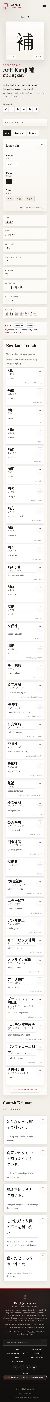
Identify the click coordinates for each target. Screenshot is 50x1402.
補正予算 (14, 566)
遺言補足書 (16, 1069)
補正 (11, 468)
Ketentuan (37, 1357)
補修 (11, 586)
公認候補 (14, 822)
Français (34, 1377)
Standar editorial (15, 332)
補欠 (11, 488)
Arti (7, 133)
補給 (11, 429)
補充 (11, 508)
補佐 (11, 409)
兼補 (11, 782)
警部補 (13, 763)
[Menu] (44, 5)
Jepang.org (30, 1389)
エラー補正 (16, 900)
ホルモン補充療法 (21, 1024)
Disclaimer (17, 1361)
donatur (32, 1331)
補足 (11, 527)
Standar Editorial (17, 1353)
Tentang (37, 1349)
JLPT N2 (10, 235)
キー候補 (14, 665)
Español (25, 1377)
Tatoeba (30, 325)
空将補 (13, 743)
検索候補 (14, 802)
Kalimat (33, 133)
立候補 (13, 625)
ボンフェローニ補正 (21, 1048)
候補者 (13, 861)
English (16, 1377)
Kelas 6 (9, 221)
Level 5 (9, 300)
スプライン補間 (20, 959)
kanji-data (19, 325)
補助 (11, 370)
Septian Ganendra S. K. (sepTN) (29, 1397)
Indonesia (8, 1377)
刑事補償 (14, 841)
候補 (11, 606)
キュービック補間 (21, 939)
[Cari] (44, 1342)
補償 (11, 390)
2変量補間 (15, 880)
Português (42, 1377)
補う (11, 547)
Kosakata (18, 133)
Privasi (17, 1357)
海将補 (13, 704)
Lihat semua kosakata (25, 1089)
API (17, 1349)
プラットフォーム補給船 (21, 1000)
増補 (11, 645)
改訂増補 (14, 684)
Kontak (37, 1353)
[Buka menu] (44, 6)
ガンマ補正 (16, 920)
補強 (11, 449)
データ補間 (16, 979)
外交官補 (14, 723)
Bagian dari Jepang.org (25, 1306)
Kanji (23, 17)
